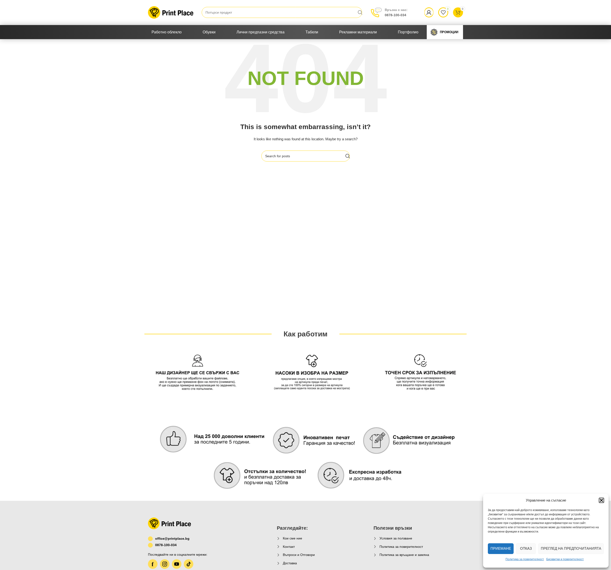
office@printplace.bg (172, 538)
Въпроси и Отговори (299, 555)
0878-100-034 (396, 12)
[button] (601, 500)
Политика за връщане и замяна (404, 555)
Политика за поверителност (525, 559)
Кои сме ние (292, 538)
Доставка (290, 563)
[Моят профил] (429, 12)
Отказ (526, 548)
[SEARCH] (360, 12)
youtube (176, 564)
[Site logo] (170, 12)
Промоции (449, 32)
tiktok (188, 564)
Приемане (500, 548)
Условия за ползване (395, 538)
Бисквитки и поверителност (565, 559)
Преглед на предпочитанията (571, 548)
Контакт (289, 547)
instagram (164, 564)
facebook (153, 564)
